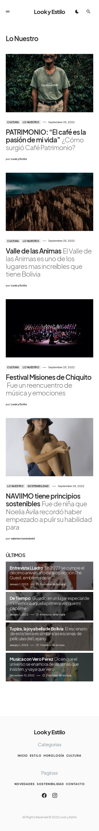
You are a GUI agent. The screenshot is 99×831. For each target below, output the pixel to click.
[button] (7, 11)
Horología (53, 755)
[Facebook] (44, 795)
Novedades (24, 784)
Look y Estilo (49, 11)
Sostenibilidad (38, 486)
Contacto (75, 784)
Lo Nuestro (31, 122)
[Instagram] (54, 795)
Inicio (23, 755)
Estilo (35, 755)
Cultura (13, 122)
